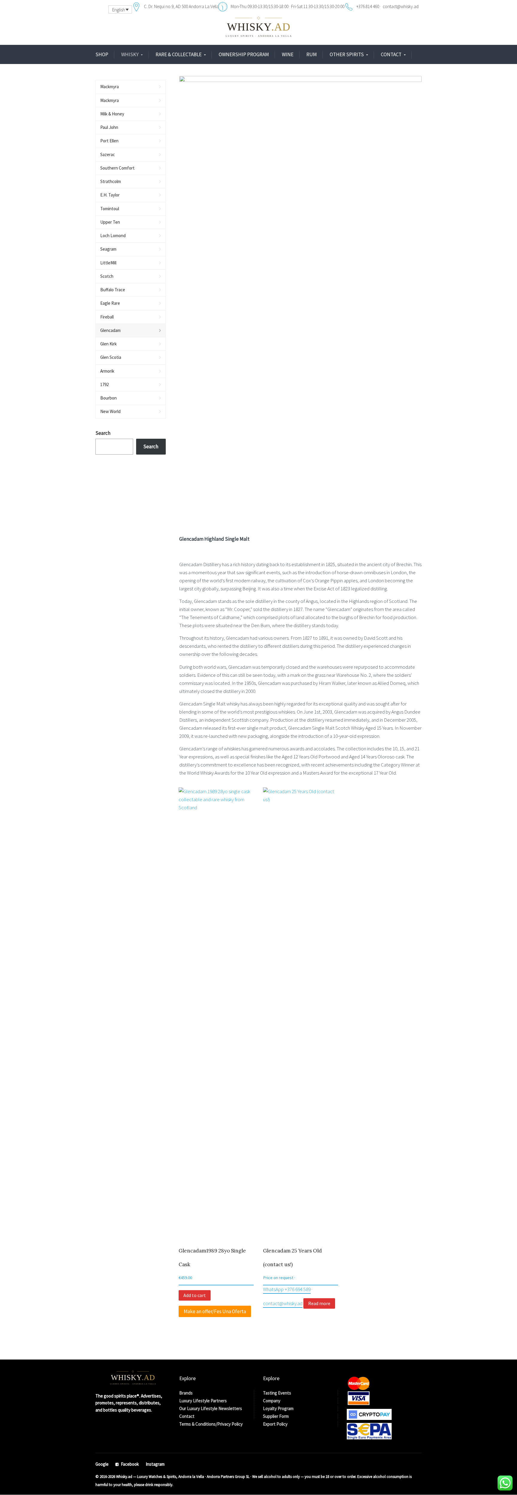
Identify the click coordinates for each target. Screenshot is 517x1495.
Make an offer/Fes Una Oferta (215, 1311)
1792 (104, 384)
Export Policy (275, 1424)
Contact (186, 1416)
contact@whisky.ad (282, 1303)
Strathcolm (110, 181)
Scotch (106, 276)
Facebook (130, 1464)
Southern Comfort (117, 168)
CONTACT (391, 54)
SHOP (101, 54)
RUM (311, 54)
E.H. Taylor (110, 195)
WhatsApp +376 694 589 (287, 1289)
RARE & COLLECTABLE (179, 54)
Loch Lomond (113, 235)
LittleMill (108, 263)
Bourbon (108, 398)
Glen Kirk (108, 344)
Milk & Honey (112, 114)
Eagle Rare (110, 303)
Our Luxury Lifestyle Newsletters (210, 1408)
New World (110, 411)
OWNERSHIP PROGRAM (244, 54)
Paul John (109, 127)
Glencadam (110, 330)
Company (271, 1400)
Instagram (155, 1464)
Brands (186, 1393)
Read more (319, 1303)
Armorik (107, 371)
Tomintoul (109, 208)
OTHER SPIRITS (347, 54)
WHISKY (130, 54)
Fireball (107, 317)
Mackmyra (109, 86)
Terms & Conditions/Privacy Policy (211, 1424)
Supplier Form (276, 1416)
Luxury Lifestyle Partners (203, 1400)
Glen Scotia (110, 357)
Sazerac (107, 154)
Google (102, 1464)
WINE (288, 54)
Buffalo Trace (112, 289)
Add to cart (194, 1295)
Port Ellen (109, 141)
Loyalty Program (278, 1408)
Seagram (108, 249)
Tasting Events (277, 1393)
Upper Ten (110, 222)
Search (102, 433)
